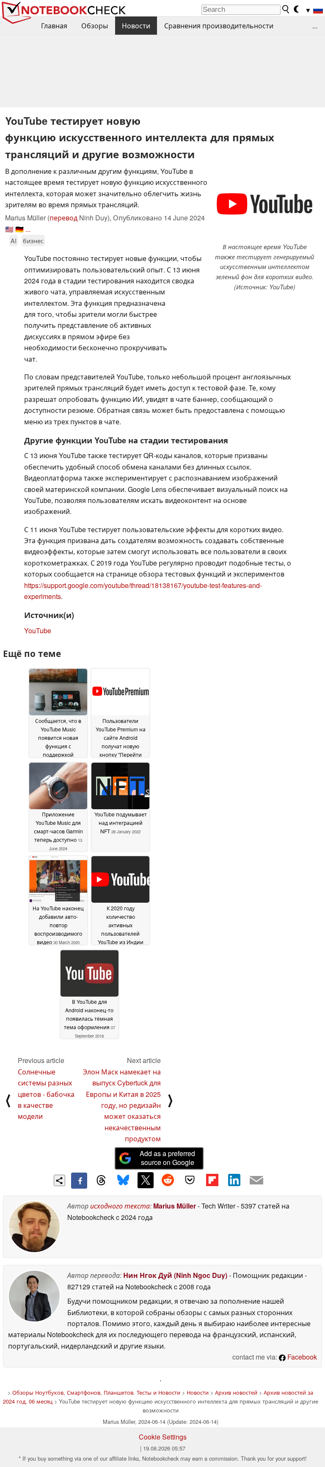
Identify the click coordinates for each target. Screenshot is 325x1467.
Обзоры (94, 25)
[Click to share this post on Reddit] (168, 1180)
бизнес (33, 240)
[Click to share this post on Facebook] (79, 1181)
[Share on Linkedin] (234, 1180)
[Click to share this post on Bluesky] (123, 1181)
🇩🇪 (19, 229)
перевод (63, 218)
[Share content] (59, 1180)
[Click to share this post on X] (146, 1180)
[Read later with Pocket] (190, 1180)
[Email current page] (256, 1181)
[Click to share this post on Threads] (101, 1181)
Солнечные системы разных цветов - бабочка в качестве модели (46, 1094)
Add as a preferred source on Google (167, 1157)
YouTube (37, 630)
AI (14, 240)
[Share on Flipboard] (212, 1180)
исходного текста (120, 1206)
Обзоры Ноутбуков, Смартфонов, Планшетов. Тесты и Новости (96, 1392)
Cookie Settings (163, 1437)
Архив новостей (236, 1392)
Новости (136, 25)
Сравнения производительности (218, 25)
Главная (54, 25)
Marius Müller (174, 1206)
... (314, 25)
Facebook (301, 1357)
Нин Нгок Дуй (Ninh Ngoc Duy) (175, 1275)
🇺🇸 (9, 229)
